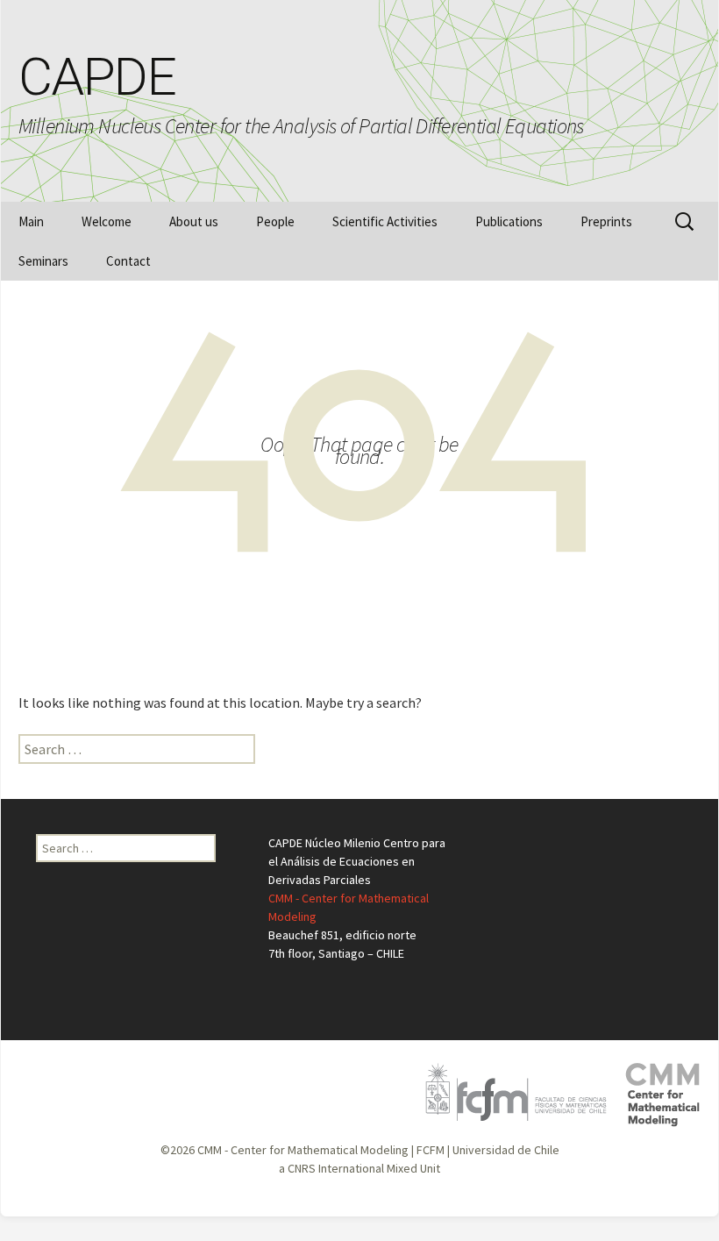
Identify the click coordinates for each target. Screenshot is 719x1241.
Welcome (107, 221)
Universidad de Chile (505, 1150)
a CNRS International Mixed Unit (359, 1168)
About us (193, 221)
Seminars (43, 261)
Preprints (606, 221)
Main (31, 221)
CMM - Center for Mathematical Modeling (303, 1150)
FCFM (430, 1150)
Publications (509, 221)
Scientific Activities (385, 221)
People (275, 221)
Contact (128, 261)
